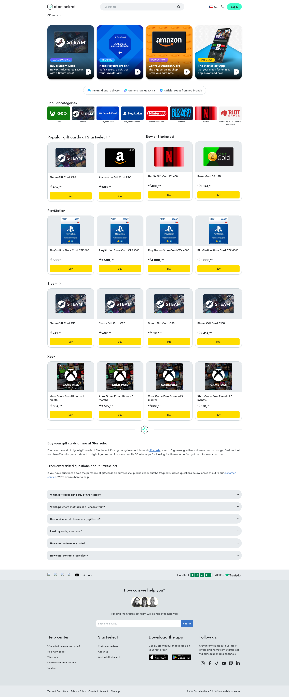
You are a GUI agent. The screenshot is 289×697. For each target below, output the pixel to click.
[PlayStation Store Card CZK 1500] (120, 230)
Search (187, 623)
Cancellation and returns (61, 662)
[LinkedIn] (238, 663)
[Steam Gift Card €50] (169, 303)
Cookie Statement (98, 691)
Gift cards (52, 15)
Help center (58, 637)
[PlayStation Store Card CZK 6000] (218, 230)
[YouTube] (223, 663)
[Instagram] (202, 663)
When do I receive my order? (63, 646)
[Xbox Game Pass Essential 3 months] (169, 376)
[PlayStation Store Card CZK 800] (70, 230)
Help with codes (56, 651)
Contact (52, 667)
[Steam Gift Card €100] (218, 303)
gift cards (154, 450)
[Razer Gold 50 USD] (218, 156)
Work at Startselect (109, 657)
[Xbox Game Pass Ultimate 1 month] (70, 376)
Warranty (52, 657)
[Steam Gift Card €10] (71, 303)
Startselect (108, 637)
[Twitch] (231, 663)
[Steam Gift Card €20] (71, 157)
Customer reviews (108, 646)
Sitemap (115, 691)
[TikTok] (216, 663)
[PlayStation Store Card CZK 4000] (169, 230)
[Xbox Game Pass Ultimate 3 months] (119, 376)
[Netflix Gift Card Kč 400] (169, 157)
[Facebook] (209, 663)
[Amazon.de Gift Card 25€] (120, 157)
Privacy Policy (78, 691)
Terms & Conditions (57, 691)
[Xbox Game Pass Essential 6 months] (218, 376)
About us (103, 651)
